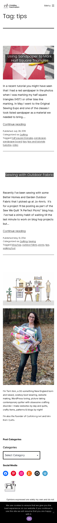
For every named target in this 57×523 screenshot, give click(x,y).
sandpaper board (12, 141)
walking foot (9, 248)
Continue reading (14, 124)
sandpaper (40, 138)
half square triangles (22, 138)
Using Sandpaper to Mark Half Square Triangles (30, 58)
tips (25, 141)
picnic (41, 244)
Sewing (32, 241)
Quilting (24, 134)
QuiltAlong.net (34, 416)
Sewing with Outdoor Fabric (29, 174)
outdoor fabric (29, 244)
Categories (10, 447)
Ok (29, 518)
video (15, 145)
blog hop (16, 244)
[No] (53, 512)
